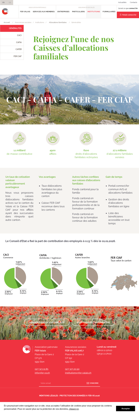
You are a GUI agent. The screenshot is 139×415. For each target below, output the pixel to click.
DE (10, 3)
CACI (19, 35)
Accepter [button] (125, 408)
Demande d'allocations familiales (47, 322)
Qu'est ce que (128, 8)
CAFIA (19, 42)
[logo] (5, 11)
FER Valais (25, 12)
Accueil (7, 22)
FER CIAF (18, 56)
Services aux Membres (44, 12)
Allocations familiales (58, 22)
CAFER (19, 49)
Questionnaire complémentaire (93, 322)
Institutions (93, 12)
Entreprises (63, 12)
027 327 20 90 (72, 369)
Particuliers (78, 12)
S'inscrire (94, 383)
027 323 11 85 (41, 369)
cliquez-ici (74, 409)
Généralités (15, 28)
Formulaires (109, 12)
